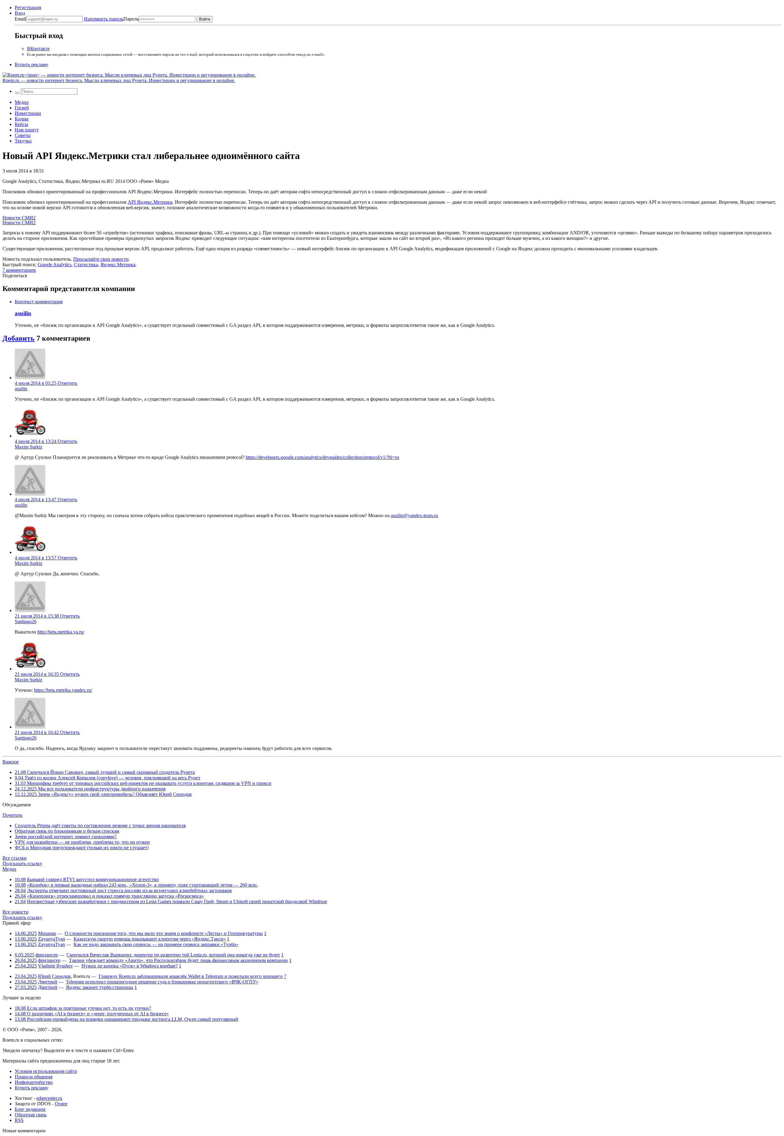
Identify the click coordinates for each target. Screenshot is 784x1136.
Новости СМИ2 (19, 217)
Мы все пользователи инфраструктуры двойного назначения (90, 788)
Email (20, 18)
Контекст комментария (38, 301)
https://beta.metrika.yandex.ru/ (63, 690)
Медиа (21, 102)
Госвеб (22, 107)
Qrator (61, 1103)
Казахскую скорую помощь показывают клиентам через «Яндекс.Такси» (150, 938)
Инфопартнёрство (34, 1082)
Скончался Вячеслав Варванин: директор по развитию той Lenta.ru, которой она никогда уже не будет (173, 954)
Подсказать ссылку (22, 863)
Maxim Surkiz (28, 446)
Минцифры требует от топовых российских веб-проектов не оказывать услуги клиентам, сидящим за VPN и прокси (143, 783)
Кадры (21, 118)
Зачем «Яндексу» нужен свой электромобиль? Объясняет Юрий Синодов (103, 794)
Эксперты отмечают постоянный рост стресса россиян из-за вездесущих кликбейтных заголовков (129, 890)
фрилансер (47, 954)
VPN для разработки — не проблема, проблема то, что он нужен (82, 842)
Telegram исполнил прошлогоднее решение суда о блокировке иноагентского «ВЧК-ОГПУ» (162, 981)
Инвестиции (28, 113)
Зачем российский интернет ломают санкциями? (66, 836)
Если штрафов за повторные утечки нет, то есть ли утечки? (83, 1008)
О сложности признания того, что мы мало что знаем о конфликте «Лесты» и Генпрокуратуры (164, 933)
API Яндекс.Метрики (150, 202)
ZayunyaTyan (51, 938)
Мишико (47, 933)
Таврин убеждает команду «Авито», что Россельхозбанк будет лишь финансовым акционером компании (178, 960)
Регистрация (28, 7)
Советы (23, 135)
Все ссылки (14, 858)
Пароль (111, 18)
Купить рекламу (31, 64)
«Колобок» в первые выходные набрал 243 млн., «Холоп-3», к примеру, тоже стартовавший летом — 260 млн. (142, 885)
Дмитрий (47, 981)
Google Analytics (54, 264)
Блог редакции (30, 1109)
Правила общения (33, 1076)
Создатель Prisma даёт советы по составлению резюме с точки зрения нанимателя (100, 825)
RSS (19, 1120)
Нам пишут (27, 129)
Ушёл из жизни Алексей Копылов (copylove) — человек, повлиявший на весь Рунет (107, 777)
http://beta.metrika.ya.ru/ (60, 631)
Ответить (67, 383)
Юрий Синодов (54, 976)
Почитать (12, 815)
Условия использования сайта (46, 1071)
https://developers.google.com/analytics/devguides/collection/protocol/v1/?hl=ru (322, 457)
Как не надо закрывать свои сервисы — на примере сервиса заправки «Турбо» (156, 944)
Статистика (86, 264)
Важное (10, 761)
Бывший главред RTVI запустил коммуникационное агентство (93, 879)
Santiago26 (25, 621)
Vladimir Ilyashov (55, 965)
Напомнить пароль (103, 18)
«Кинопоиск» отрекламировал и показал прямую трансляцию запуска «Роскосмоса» (115, 896)
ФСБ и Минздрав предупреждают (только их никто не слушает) (82, 847)
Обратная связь (31, 1114)
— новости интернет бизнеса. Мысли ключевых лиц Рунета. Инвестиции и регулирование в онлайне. (118, 80)
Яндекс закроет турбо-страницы (99, 987)
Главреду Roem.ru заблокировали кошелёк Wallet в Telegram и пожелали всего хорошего (191, 976)
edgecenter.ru (49, 1098)
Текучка (23, 140)
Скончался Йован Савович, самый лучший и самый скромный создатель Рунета (105, 772)
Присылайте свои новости (101, 259)
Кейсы (21, 124)
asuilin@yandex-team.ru (414, 515)
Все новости (15, 911)
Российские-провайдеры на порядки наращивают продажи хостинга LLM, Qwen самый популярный (126, 1019)
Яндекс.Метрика (117, 264)
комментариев (19, 270)
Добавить (18, 338)
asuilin (23, 313)
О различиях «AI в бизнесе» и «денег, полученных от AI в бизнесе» (92, 1013)
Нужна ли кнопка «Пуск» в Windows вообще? (129, 965)
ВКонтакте (38, 48)
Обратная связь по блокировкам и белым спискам (67, 831)
